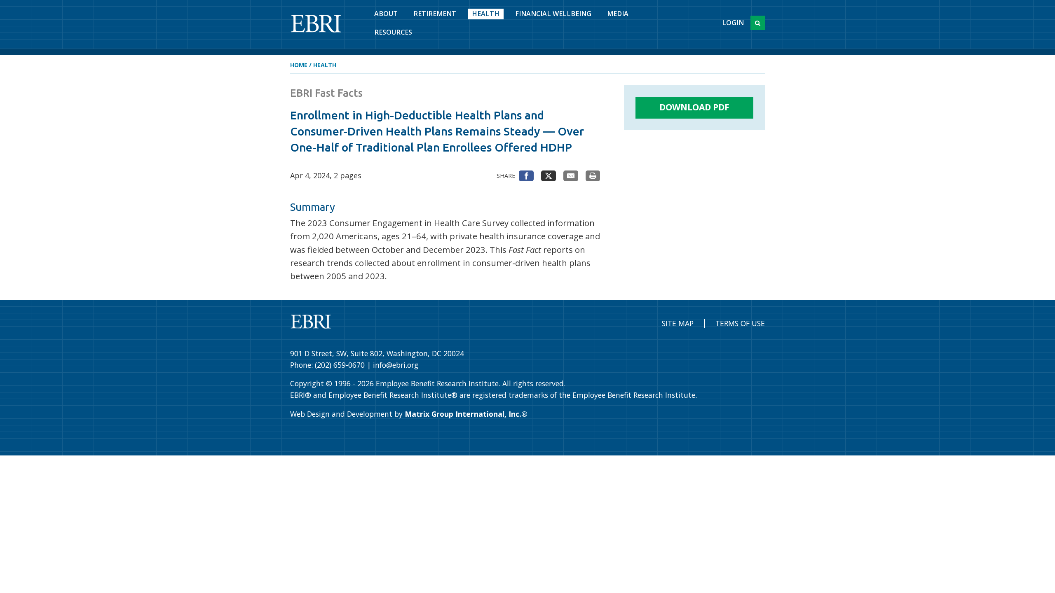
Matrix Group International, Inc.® (466, 414)
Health (485, 13)
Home (298, 65)
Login (733, 22)
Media (617, 13)
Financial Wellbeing (553, 13)
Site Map (678, 323)
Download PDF (694, 107)
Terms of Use (740, 323)
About (386, 13)
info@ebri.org (395, 365)
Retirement (434, 13)
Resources (393, 32)
